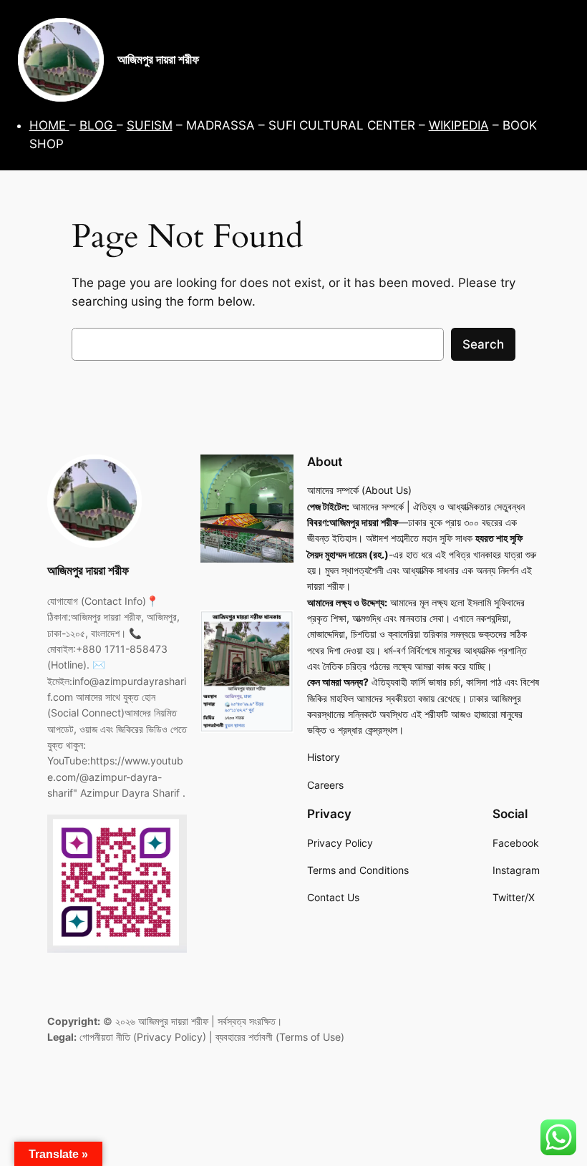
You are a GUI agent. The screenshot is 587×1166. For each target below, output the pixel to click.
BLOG (98, 125)
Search (483, 344)
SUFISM (150, 125)
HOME (49, 125)
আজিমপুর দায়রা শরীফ (158, 59)
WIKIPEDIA (459, 125)
